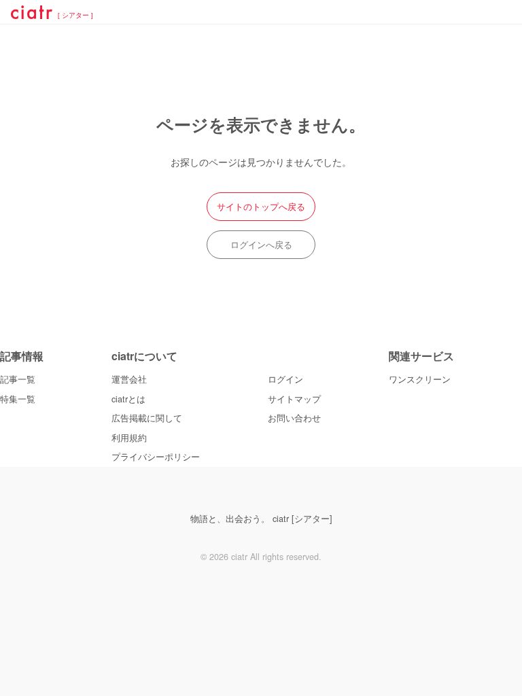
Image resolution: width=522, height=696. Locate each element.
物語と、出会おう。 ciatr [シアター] (261, 518)
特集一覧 (17, 399)
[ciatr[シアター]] (31, 14)
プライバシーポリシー (155, 457)
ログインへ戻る (261, 245)
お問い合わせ (294, 418)
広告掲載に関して (146, 418)
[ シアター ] (75, 15)
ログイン (285, 379)
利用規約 (129, 438)
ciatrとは (128, 399)
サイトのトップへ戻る (261, 207)
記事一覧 (17, 379)
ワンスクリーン (420, 379)
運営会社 (129, 379)
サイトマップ (294, 399)
